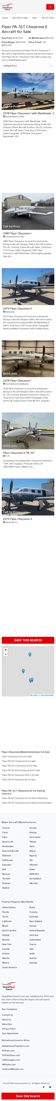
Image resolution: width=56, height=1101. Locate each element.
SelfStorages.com (11, 1060)
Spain (32, 953)
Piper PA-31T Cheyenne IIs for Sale (19, 761)
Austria (32, 958)
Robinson (6, 855)
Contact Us (7, 1015)
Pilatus (32, 841)
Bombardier (7, 846)
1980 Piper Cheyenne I (17, 233)
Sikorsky (33, 883)
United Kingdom (37, 930)
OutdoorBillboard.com (13, 1069)
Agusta (33, 855)
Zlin (31, 860)
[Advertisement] (28, 605)
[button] (29, 654)
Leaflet (35, 695)
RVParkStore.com (11, 1055)
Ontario (5, 953)
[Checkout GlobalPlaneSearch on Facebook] (43, 1087)
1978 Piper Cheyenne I (17, 380)
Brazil (32, 907)
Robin (32, 869)
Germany (33, 935)
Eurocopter (34, 837)
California (6, 921)
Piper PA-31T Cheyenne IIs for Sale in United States (27, 803)
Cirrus (5, 832)
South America (9, 967)
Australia (33, 916)
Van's (32, 846)
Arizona (5, 939)
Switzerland (35, 939)
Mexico (5, 963)
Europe (32, 926)
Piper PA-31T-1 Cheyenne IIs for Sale (19, 766)
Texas (5, 916)
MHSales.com (9, 1064)
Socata (32, 828)
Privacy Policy (9, 1029)
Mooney (6, 874)
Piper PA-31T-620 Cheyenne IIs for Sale (21, 770)
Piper (4, 837)
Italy (31, 949)
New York (6, 944)
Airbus (32, 851)
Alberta (5, 958)
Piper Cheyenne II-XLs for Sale (17, 756)
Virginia (5, 935)
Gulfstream (7, 860)
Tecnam (6, 878)
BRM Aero (34, 874)
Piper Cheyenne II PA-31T (19, 452)
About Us (6, 1019)
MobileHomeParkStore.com (16, 1046)
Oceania (33, 912)
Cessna (6, 828)
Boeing (32, 832)
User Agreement (10, 1033)
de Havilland (35, 878)
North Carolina (9, 930)
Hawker (6, 888)
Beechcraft (7, 841)
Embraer (6, 883)
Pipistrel (33, 865)
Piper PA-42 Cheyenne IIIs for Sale (18, 779)
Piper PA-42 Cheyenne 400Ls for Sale (20, 775)
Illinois (5, 926)
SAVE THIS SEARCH (28, 640)
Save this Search (28, 1096)
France (32, 944)
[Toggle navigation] (50, 7)
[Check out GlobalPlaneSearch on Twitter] (50, 1087)
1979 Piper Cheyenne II (17, 308)
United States (9, 907)
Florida (5, 912)
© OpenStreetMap (46, 695)
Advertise (7, 1024)
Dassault (6, 865)
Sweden (33, 963)
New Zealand (35, 921)
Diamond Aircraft (10, 851)
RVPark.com (8, 1050)
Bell (4, 869)
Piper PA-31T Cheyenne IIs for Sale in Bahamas (24, 798)
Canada (5, 949)
